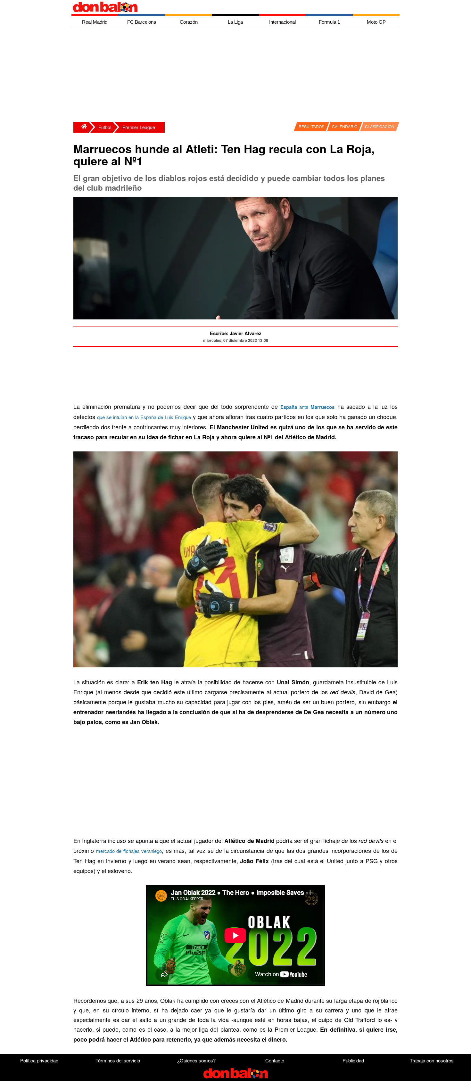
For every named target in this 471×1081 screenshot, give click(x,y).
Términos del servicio (117, 1060)
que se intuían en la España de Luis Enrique (144, 417)
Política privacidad (39, 1060)
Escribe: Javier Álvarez (235, 333)
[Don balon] (228, 7)
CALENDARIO (344, 126)
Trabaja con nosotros (432, 1060)
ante (307, 406)
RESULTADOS (311, 126)
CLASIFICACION (379, 126)
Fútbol (104, 127)
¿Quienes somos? (196, 1060)
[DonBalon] (81, 127)
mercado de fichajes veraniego (129, 850)
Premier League (138, 127)
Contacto (274, 1060)
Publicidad (353, 1060)
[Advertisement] (237, 75)
